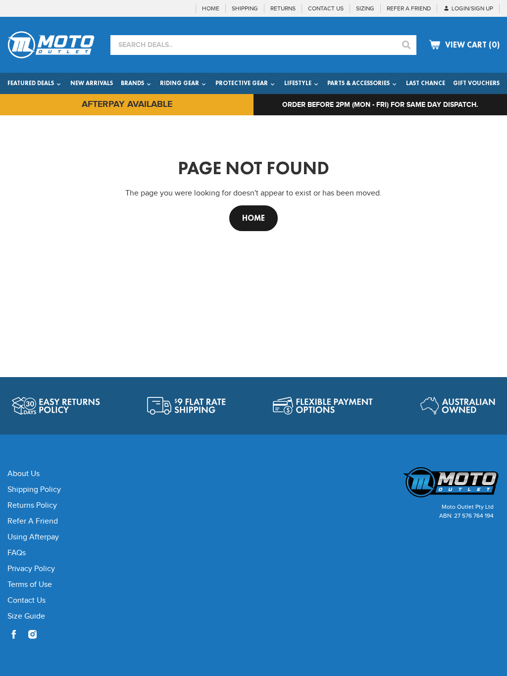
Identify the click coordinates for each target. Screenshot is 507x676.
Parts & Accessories (359, 83)
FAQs (16, 553)
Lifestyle (298, 83)
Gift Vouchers (476, 83)
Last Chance (425, 83)
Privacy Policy (31, 569)
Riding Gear (180, 83)
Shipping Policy (34, 489)
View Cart (472, 45)
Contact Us (26, 600)
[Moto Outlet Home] (441, 482)
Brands (133, 83)
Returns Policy (32, 505)
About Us (23, 474)
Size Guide (26, 616)
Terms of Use (29, 584)
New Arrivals (91, 83)
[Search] (406, 45)
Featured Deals (31, 83)
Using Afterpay (33, 537)
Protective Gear (242, 83)
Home (253, 218)
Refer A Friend (32, 521)
